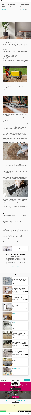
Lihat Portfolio (15, 397)
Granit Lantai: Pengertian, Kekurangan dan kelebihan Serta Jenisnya (19, 325)
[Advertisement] (15, 16)
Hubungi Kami (13, 400)
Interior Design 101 (4, 9)
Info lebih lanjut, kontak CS (15, 266)
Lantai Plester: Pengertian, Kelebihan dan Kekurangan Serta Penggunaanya (18, 247)
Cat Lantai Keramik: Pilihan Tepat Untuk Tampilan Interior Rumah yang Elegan (18, 289)
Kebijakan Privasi (18, 400)
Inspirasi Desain (15, 359)
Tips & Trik (14, 313)
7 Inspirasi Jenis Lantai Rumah (17, 297)
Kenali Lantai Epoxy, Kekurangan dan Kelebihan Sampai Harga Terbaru (18, 352)
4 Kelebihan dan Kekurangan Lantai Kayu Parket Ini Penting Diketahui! (18, 334)
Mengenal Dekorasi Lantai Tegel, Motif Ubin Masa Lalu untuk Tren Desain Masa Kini (19, 280)
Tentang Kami (7, 400)
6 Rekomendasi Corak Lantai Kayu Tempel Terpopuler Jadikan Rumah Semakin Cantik (19, 343)
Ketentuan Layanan (23, 400)
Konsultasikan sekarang (15, 388)
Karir (10, 400)
